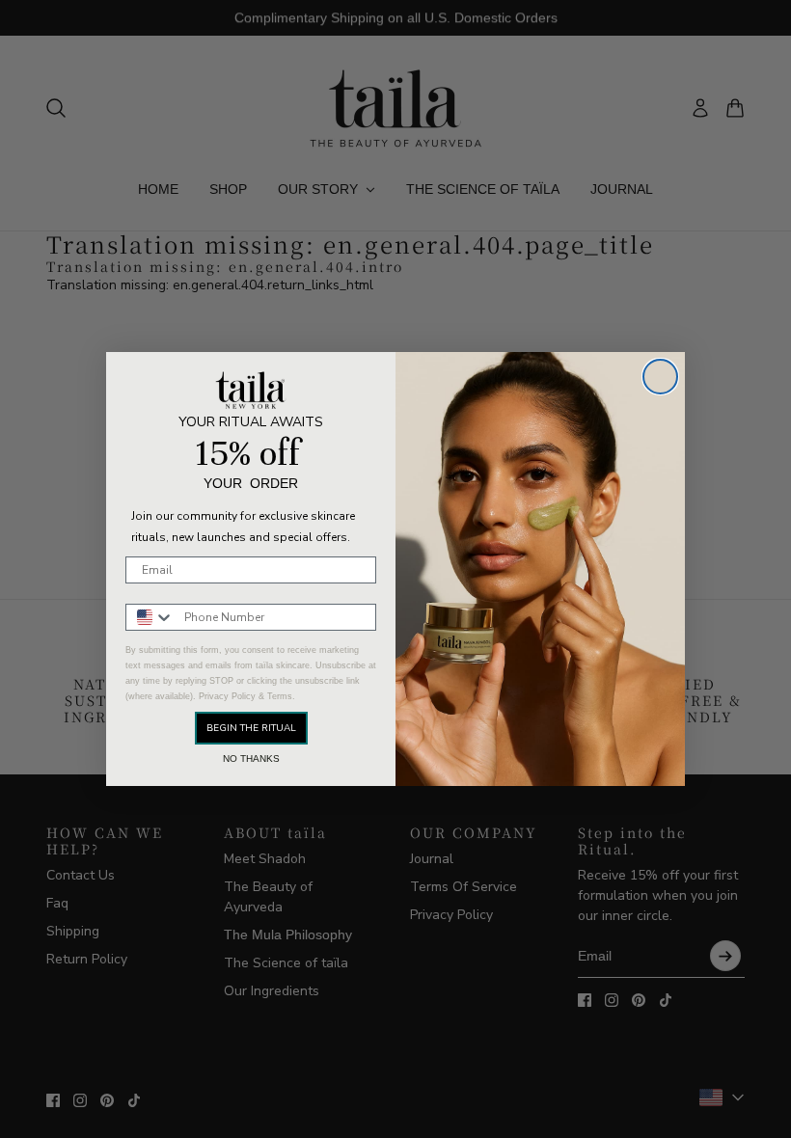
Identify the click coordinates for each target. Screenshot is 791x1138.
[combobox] (150, 617)
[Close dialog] (660, 376)
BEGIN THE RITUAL (251, 728)
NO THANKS (251, 759)
